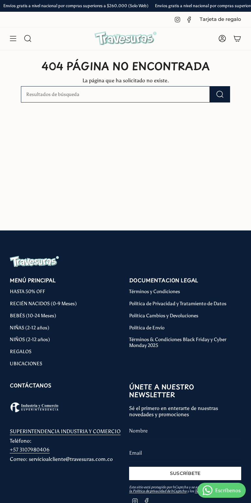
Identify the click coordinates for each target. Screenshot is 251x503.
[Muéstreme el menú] (13, 38)
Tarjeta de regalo (220, 19)
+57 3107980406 (30, 450)
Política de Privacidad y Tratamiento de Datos (177, 304)
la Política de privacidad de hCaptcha (158, 491)
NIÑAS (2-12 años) (29, 328)
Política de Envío (146, 328)
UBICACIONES (26, 364)
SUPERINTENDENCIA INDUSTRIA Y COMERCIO (65, 431)
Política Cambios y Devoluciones (163, 316)
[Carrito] (237, 38)
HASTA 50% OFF (27, 291)
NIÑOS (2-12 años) (30, 339)
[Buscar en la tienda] (220, 94)
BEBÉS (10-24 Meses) (33, 316)
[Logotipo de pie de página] (34, 261)
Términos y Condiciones (154, 291)
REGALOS (20, 351)
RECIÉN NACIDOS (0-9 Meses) (43, 304)
